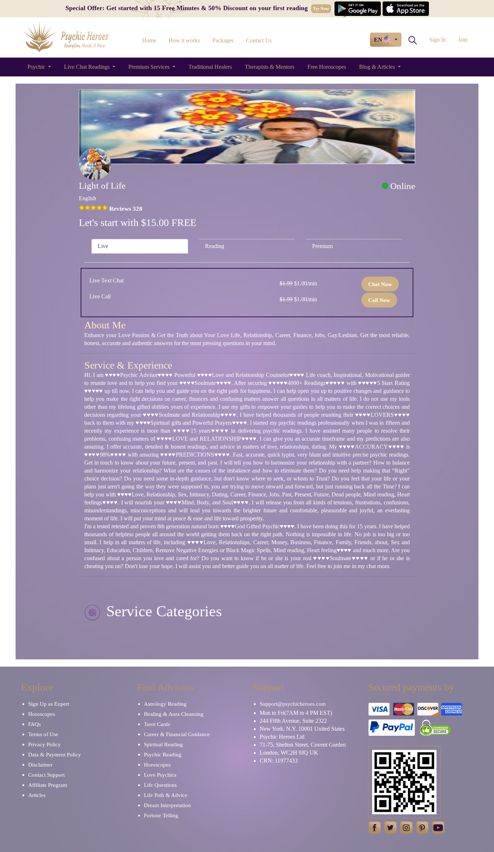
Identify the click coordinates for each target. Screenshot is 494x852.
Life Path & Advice (165, 795)
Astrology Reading (165, 704)
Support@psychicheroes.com (293, 704)
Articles (37, 795)
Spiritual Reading (163, 744)
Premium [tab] (322, 246)
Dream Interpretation (167, 805)
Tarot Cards (157, 724)
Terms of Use (43, 734)
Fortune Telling (161, 815)
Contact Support (46, 775)
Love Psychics (160, 775)
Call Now (379, 300)
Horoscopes (41, 714)
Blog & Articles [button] (377, 67)
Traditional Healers (210, 67)
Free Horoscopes (326, 67)
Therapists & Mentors (269, 67)
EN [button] (379, 40)
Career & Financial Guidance (177, 734)
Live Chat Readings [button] (87, 67)
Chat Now (380, 284)
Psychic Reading (163, 754)
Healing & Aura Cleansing (174, 714)
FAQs (34, 724)
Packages (223, 40)
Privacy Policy (44, 744)
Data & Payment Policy (54, 754)
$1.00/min (298, 283)
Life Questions (160, 785)
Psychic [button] (37, 67)
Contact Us (259, 40)
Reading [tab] (214, 246)
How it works (184, 40)
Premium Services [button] (149, 67)
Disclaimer (40, 765)
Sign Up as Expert (48, 704)
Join (463, 40)
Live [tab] (103, 246)
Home (149, 40)
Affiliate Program (47, 785)
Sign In (437, 40)
